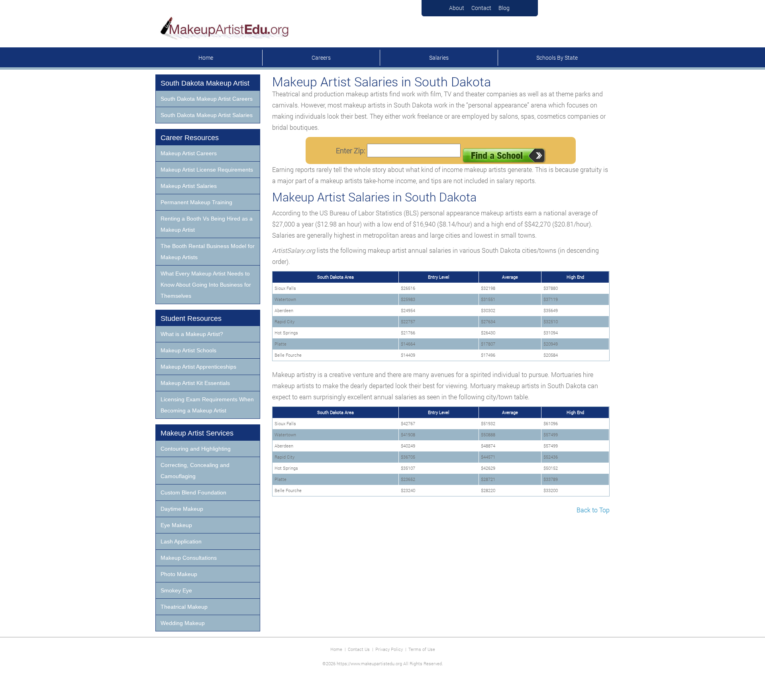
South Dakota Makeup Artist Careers (207, 99)
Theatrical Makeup (184, 607)
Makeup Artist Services (197, 433)
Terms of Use (421, 649)
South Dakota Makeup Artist (205, 83)
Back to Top (593, 510)
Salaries (439, 57)
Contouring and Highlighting (196, 448)
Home (205, 57)
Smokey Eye (176, 590)
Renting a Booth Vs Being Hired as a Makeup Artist (207, 224)
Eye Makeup (176, 525)
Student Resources (191, 318)
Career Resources (190, 138)
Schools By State (557, 57)
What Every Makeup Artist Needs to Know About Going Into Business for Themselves (206, 284)
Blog (504, 8)
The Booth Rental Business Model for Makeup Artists (208, 251)
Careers (321, 57)
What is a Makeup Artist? (192, 334)
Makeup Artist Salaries (189, 186)
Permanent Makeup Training (196, 202)
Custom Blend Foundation (193, 492)
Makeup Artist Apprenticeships (198, 366)
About (456, 8)
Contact (481, 8)
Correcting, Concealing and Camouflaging (195, 470)
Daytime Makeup (182, 509)
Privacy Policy (389, 649)
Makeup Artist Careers (189, 153)
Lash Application (181, 541)
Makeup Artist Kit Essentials (195, 383)
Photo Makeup (179, 574)
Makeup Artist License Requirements (207, 169)
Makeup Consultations (189, 558)
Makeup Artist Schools (188, 350)
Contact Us (359, 649)
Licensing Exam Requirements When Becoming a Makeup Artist (207, 405)
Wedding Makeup (183, 623)
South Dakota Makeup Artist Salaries (207, 115)
